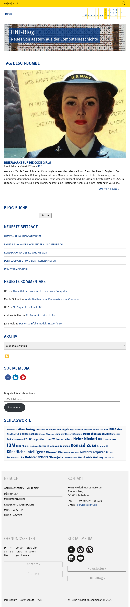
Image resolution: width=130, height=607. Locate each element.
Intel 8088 (34, 446)
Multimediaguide (14, 499)
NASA (77, 452)
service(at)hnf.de (87, 505)
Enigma (36, 439)
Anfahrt (32, 564)
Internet (44, 446)
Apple (65, 429)
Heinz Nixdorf (85, 438)
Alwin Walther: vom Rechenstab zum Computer (40, 291)
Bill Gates (115, 429)
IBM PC (20, 446)
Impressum (10, 600)
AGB (39, 600)
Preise (32, 574)
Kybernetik (102, 446)
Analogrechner (54, 429)
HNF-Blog (96, 578)
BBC (106, 429)
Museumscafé (13, 515)
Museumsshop (13, 510)
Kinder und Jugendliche (19, 504)
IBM (11, 445)
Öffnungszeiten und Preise (21, 488)
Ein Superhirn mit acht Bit (27, 307)
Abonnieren (14, 407)
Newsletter (95, 568)
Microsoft (51, 452)
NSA (112, 452)
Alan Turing (26, 429)
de (5, 3)
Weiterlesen (108, 189)
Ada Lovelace (12, 429)
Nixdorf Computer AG (94, 452)
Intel (27, 446)
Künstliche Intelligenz (26, 451)
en (9, 3)
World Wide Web (88, 457)
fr (13, 3)
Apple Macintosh (76, 429)
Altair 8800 (40, 429)
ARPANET (88, 429)
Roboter (31, 457)
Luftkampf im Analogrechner (22, 236)
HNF (39, 166)
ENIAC (28, 439)
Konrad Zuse (83, 445)
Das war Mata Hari (16, 269)
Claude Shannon (46, 434)
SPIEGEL (42, 457)
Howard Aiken (110, 439)
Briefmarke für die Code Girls (27, 162)
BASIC (100, 429)
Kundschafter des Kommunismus (25, 252)
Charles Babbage (29, 434)
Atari (95, 429)
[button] (8, 377)
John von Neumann (60, 446)
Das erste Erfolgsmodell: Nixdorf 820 (40, 323)
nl (17, 3)
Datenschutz (27, 600)
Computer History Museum (68, 433)
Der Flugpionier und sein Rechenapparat (30, 260)
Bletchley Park (13, 434)
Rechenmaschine (15, 457)
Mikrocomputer (66, 452)
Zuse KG (110, 457)
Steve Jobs (56, 457)
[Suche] (123, 3)
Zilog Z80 (103, 457)
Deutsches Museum (96, 434)
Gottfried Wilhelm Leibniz (56, 439)
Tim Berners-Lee (70, 457)
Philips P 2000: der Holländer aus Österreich (33, 244)
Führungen (11, 494)
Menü (8, 14)
